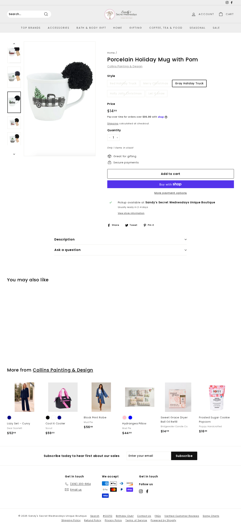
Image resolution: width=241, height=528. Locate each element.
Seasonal (198, 28)
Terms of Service (136, 520)
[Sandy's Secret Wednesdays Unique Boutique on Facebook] (147, 491)
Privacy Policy (113, 520)
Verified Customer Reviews (181, 516)
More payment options (170, 193)
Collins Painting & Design (125, 66)
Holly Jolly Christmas (126, 93)
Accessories (59, 28)
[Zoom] (59, 99)
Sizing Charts (211, 516)
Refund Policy (92, 520)
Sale (216, 28)
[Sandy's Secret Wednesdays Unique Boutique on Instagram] (141, 491)
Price (111, 104)
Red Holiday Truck (123, 83)
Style (111, 76)
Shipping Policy (71, 520)
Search (95, 516)
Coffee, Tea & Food (166, 28)
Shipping (112, 123)
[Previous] (14, 44)
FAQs (158, 516)
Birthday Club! (125, 516)
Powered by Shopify (163, 520)
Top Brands (31, 28)
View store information (131, 213)
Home (117, 28)
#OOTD (107, 516)
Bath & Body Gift (91, 28)
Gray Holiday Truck (189, 83)
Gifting (135, 28)
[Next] (14, 153)
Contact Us (144, 516)
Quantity (114, 130)
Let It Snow (157, 93)
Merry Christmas (155, 83)
